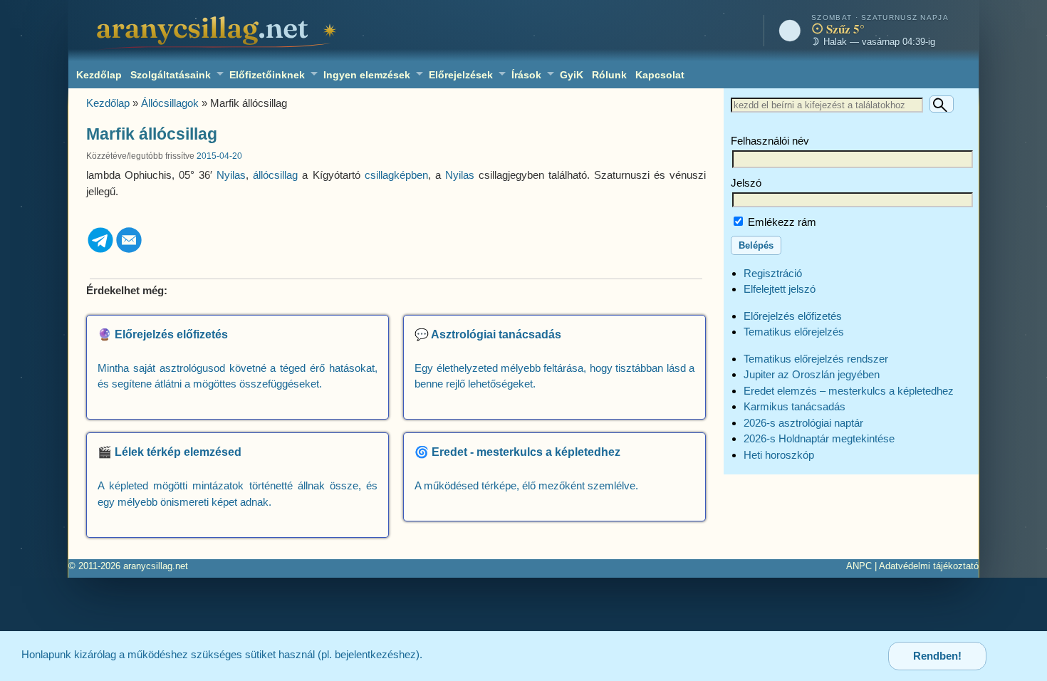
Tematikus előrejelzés (794, 332)
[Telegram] (100, 250)
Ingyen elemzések (366, 74)
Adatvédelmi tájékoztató (929, 566)
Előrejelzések (461, 74)
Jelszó (746, 183)
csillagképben (396, 175)
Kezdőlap (99, 74)
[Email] (129, 250)
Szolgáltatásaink (170, 74)
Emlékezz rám (780, 222)
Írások (526, 74)
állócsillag (275, 175)
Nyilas (231, 175)
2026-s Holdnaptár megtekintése (819, 438)
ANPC (859, 566)
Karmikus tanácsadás (794, 406)
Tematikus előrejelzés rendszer (816, 359)
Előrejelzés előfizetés (793, 316)
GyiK (571, 74)
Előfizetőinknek (267, 74)
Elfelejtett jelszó (780, 289)
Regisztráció (773, 273)
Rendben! (937, 656)
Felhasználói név (770, 141)
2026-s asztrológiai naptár (803, 423)
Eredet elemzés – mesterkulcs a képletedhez (849, 391)
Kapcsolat (659, 74)
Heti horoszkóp (779, 455)
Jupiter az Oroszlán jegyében (812, 374)
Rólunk (609, 74)
